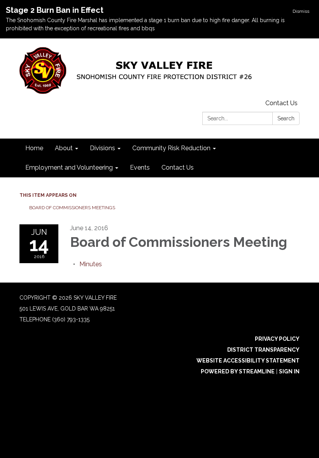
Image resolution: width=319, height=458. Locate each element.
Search (285, 118)
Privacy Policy (277, 339)
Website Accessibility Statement (248, 360)
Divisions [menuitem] (102, 148)
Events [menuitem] (140, 167)
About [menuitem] (64, 148)
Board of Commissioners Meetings (72, 207)
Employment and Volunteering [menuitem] (69, 167)
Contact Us (281, 103)
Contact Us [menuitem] (177, 167)
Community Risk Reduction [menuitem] (171, 148)
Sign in (289, 371)
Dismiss (301, 11)
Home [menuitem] (34, 148)
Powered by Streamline (238, 371)
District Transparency (263, 350)
